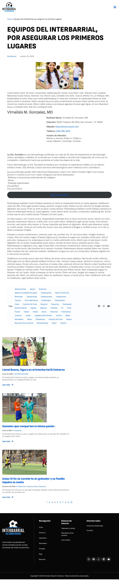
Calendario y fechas (68, 528)
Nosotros (42, 533)
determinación (21, 308)
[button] (115, 7)
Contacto (90, 530)
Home (9, 19)
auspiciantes (46, 293)
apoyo (32, 289)
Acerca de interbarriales (95, 526)
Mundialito (19, 319)
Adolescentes (20, 289)
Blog (40, 554)
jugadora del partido (43, 315)
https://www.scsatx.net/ (67, 126)
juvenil (59, 315)
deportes (55, 304)
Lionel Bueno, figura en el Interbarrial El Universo (33, 370)
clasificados (60, 300)
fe (62, 308)
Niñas (29, 319)
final (69, 308)
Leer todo (6, 385)
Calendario (43, 538)
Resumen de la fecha (24, 323)
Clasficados (46, 300)
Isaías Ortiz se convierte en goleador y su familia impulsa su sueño (33, 480)
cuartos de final (30, 304)
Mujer (68, 315)
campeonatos (46, 296)
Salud (54, 323)
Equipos (43, 308)
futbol (26, 312)
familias (54, 308)
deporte (44, 304)
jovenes (18, 315)
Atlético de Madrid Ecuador (26, 293)
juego (28, 315)
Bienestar (19, 296)
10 (71, 502)
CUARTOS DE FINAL (22, 374)
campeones (61, 296)
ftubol (17, 312)
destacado (67, 304)
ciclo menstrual (31, 300)
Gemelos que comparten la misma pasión (28, 426)
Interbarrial (11, 56)
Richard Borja (42, 323)
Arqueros (43, 289)
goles (44, 312)
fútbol (35, 312)
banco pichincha (62, 293)
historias (54, 312)
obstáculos (40, 319)
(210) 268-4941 (63, 131)
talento (63, 323)
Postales (42, 549)
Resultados (43, 543)
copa (17, 304)
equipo (33, 308)
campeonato (31, 296)
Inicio (41, 527)
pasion (69, 319)
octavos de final (56, 319)
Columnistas (65, 540)
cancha (18, 300)
